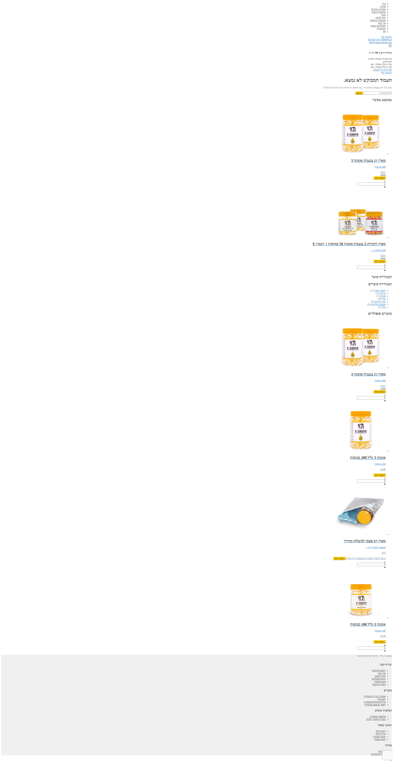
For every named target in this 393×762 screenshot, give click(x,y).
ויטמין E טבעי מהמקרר (375, 704)
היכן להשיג (381, 17)
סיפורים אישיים (378, 9)
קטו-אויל (381, 699)
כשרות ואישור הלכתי (376, 719)
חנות (383, 15)
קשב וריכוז (381, 731)
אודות (383, 6)
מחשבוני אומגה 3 (378, 716)
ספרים (383, 296)
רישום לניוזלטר (379, 670)
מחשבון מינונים (379, 12)
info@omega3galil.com (380, 42)
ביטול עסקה (380, 681)
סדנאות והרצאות (378, 20)
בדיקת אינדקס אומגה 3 (375, 702)
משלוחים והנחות (378, 26)
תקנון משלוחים (379, 679)
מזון (384, 299)
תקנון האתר (380, 676)
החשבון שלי (386, 37)
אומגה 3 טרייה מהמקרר (375, 696)
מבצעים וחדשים (378, 304)
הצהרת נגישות (379, 684)
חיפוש (359, 93)
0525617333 (374, 39)
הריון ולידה (381, 734)
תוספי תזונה (380, 290)
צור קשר (382, 23)
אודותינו (382, 751)
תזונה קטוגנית (379, 736)
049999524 (386, 39)
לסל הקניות (386, 70)
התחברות (381, 28)
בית (384, 3)
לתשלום (377, 70)
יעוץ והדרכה (380, 301)
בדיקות (382, 293)
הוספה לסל (379, 178)
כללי (384, 307)
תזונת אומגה (380, 739)
